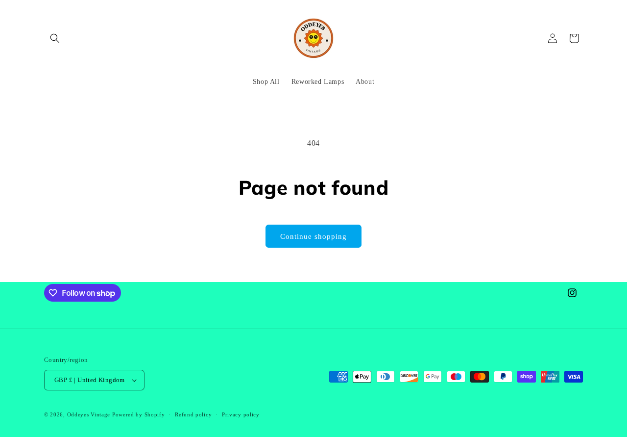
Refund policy (193, 414)
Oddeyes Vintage (89, 414)
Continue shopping (313, 236)
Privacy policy (241, 414)
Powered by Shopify (138, 414)
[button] (55, 38)
